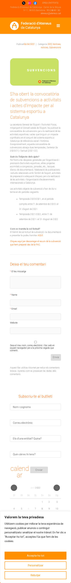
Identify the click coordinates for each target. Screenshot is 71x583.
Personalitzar (35, 565)
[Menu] (58, 25)
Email (14, 309)
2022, (50, 44)
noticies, (45, 47)
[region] (35, 547)
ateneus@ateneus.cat (51, 13)
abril (35, 488)
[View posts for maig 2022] (57, 488)
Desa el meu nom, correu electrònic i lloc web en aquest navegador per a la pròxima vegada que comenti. (32, 346)
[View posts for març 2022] (14, 488)
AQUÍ (40, 235)
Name (14, 295)
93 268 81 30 (53, 10)
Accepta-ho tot (35, 555)
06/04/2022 (29, 44)
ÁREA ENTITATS (50, 3)
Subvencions (55, 47)
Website (13, 322)
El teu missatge (18, 271)
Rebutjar (35, 575)
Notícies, (57, 44)
